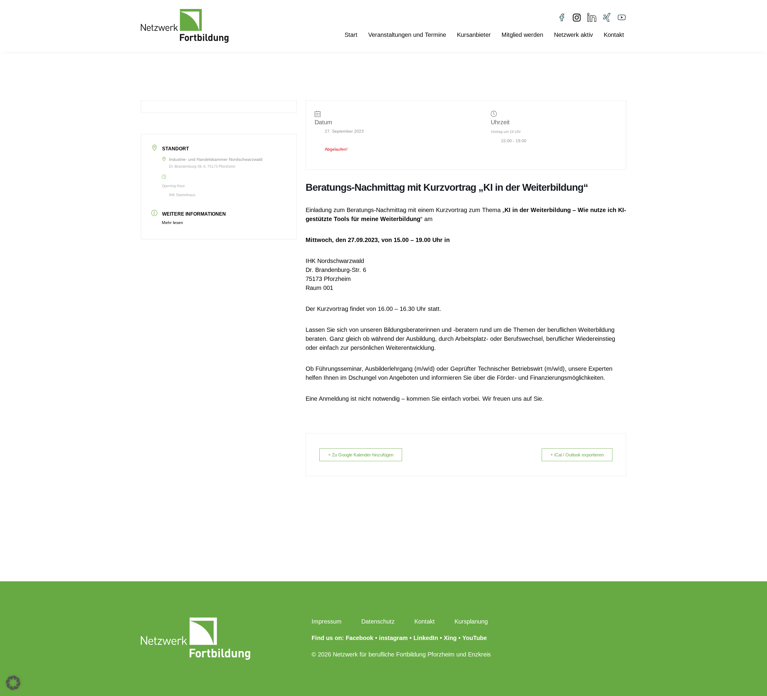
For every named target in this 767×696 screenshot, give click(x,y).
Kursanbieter (474, 35)
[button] (13, 683)
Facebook (359, 638)
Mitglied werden (522, 35)
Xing (450, 638)
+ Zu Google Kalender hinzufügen (360, 454)
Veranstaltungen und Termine (407, 35)
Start (351, 35)
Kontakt (614, 35)
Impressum (327, 621)
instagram (393, 638)
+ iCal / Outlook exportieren (577, 454)
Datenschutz (378, 621)
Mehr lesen (172, 222)
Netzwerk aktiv (573, 35)
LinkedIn (425, 638)
